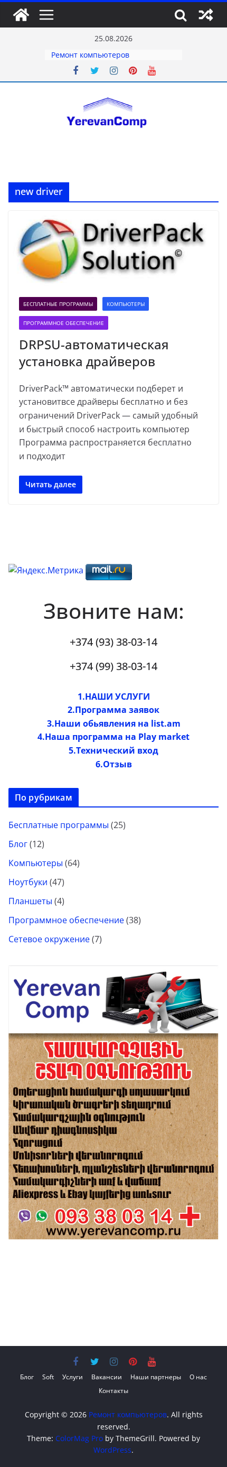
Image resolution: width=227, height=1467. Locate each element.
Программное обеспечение (63, 323)
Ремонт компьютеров (90, 55)
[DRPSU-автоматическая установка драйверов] (113, 249)
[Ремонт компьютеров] (21, 14)
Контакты (113, 1390)
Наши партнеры (155, 1376)
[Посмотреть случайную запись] (206, 14)
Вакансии (106, 1376)
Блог (17, 844)
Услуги (72, 1376)
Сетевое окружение (49, 939)
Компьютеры (126, 304)
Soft (48, 1376)
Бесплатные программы (58, 304)
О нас (198, 1376)
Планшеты (30, 901)
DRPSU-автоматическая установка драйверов (94, 352)
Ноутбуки (28, 882)
